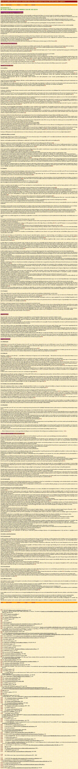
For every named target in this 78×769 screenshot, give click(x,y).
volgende (33, 4)
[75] (25, 112)
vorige (26, 4)
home (2, 4)
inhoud (18, 4)
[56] (50, 26)
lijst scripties (9, 4)
